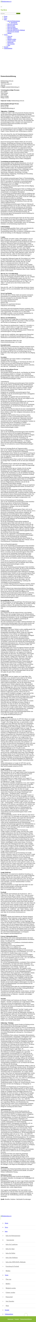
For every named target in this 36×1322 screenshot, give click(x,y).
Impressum (10, 1319)
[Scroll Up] (26, 1315)
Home (5, 16)
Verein (5, 34)
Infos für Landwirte (12, 24)
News (5, 18)
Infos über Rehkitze (12, 28)
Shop (8, 45)
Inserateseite (14, 22)
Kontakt (6, 47)
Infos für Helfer (11, 27)
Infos (5, 19)
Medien (9, 33)
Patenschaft (10, 42)
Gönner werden (11, 40)
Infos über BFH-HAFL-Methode (16, 30)
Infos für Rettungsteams (13, 21)
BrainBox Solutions (10, 1199)
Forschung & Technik (13, 31)
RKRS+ (9, 37)
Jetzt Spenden (11, 44)
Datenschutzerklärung (26, 1319)
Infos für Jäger (11, 25)
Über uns (9, 36)
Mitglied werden (11, 39)
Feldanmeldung (8, 48)
